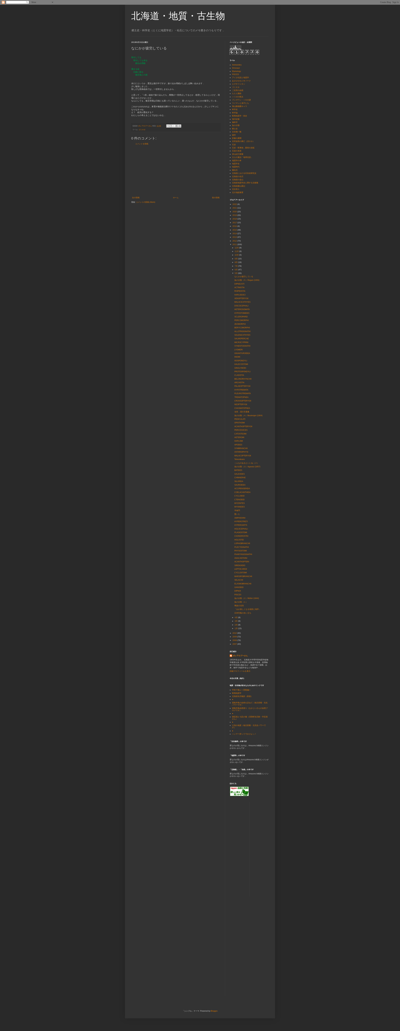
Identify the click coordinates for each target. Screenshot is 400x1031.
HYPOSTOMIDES (241, 313)
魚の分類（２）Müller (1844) (246, 598)
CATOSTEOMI (240, 434)
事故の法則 (239, 606)
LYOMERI (238, 350)
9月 (236, 259)
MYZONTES (239, 503)
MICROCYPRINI (241, 342)
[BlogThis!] (170, 126)
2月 (236, 625)
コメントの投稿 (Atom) (145, 202)
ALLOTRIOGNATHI (242, 331)
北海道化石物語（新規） (242, 696)
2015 (234, 230)
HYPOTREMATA (241, 390)
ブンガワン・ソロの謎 (241, 100)
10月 (237, 255)
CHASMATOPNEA (242, 408)
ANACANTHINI (240, 558)
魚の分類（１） (241, 602)
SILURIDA (238, 481)
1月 (236, 628)
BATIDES (238, 470)
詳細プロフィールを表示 (240, 671)
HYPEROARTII (240, 525)
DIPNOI (237, 591)
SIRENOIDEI (239, 565)
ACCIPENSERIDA (242, 488)
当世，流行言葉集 (241, 412)
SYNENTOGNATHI (242, 346)
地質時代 (236, 167)
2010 (234, 633)
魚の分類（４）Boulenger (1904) (248, 415)
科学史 (235, 109)
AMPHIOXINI (239, 518)
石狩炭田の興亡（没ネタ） (243, 141)
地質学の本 (236, 160)
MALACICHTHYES (242, 302)
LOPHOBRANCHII (242, 543)
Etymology (236, 71)
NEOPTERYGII (240, 404)
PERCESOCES (241, 430)
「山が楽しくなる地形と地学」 (247, 609)
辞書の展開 (236, 138)
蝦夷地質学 (236, 693)
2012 (234, 241)
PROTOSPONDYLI (242, 372)
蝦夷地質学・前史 (239, 116)
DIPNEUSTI (239, 284)
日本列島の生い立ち (242, 613)
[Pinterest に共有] (179, 126)
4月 (236, 617)
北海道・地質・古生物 (178, 16)
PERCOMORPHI (241, 320)
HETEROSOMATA (242, 309)
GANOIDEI (238, 587)
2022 (234, 204)
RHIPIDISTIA (239, 291)
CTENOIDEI (239, 500)
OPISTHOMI (239, 423)
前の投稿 (216, 198)
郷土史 (235, 129)
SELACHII (238, 580)
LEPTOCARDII (240, 569)
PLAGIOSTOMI (240, 532)
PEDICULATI (239, 419)
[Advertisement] (176, 171)
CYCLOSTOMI (240, 573)
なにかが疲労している (243, 276)
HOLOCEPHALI (241, 529)
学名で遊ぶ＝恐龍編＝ (241, 690)
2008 (234, 640)
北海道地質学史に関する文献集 (245, 183)
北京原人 (236, 189)
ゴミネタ (142, 130)
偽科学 (235, 122)
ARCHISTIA (239, 382)
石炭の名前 (236, 151)
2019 (234, 215)
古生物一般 (236, 132)
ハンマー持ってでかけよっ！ (244, 734)
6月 (236, 270)
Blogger (214, 1011)
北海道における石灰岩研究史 (244, 173)
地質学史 (236, 164)
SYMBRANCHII (241, 448)
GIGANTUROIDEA (242, 353)
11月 (237, 251)
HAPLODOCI (239, 295)
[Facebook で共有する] (176, 126)
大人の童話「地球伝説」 (242, 157)
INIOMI (237, 357)
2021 (234, 208)
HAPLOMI (238, 441)
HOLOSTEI (239, 540)
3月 (236, 621)
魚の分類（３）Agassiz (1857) (247, 467)
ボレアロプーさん (240, 656)
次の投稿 (136, 198)
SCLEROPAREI (241, 317)
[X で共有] (173, 126)
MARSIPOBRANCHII (243, 576)
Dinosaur (236, 68)
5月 (236, 273)
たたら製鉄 (236, 93)
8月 (236, 262)
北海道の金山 (237, 180)
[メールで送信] (167, 126)
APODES (238, 445)
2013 (234, 237)
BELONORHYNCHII (242, 379)
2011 (234, 244)
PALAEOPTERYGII (242, 386)
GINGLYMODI (240, 368)
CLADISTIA (239, 375)
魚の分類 (236, 125)
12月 (237, 248)
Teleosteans (239, 459)
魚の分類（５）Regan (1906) (246, 280)
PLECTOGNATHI (241, 547)
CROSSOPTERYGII (242, 401)
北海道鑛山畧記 (238, 186)
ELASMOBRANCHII (242, 584)
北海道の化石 (237, 176)
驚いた (237, 514)
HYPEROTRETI (241, 521)
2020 (234, 212)
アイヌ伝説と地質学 (240, 77)
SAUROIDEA (239, 485)
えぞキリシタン (238, 84)
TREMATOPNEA (241, 397)
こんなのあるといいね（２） (246, 463)
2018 (234, 219)
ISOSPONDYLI (240, 361)
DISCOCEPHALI (241, 306)
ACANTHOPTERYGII (243, 426)
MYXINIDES (239, 507)
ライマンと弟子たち (240, 103)
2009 (234, 637)
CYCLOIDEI (239, 496)
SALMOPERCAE (241, 339)
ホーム (176, 198)
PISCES (235, 74)
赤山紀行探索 (237, 154)
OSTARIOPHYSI (241, 452)
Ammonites (237, 65)
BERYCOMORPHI (242, 328)
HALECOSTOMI (241, 364)
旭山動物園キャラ (239, 106)
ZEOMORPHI (240, 324)
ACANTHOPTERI (241, 562)
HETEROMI (239, 437)
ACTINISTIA (239, 287)
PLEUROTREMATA (242, 393)
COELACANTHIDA (242, 492)
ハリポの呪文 (237, 97)
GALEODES (239, 474)
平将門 (237, 510)
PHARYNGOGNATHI (243, 554)
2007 (234, 644)
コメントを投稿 (141, 144)
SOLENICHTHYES (242, 335)
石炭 (234, 145)
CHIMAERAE (240, 477)
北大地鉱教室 (237, 192)
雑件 (234, 135)
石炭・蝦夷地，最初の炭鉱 (243, 148)
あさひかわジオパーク (241, 81)
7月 (236, 266)
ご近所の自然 (237, 90)
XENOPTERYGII (241, 298)
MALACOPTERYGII (242, 456)
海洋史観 (236, 119)
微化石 (235, 170)
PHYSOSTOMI (240, 551)
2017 (234, 223)
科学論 (235, 113)
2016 (234, 226)
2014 (234, 233)
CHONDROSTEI (241, 536)
